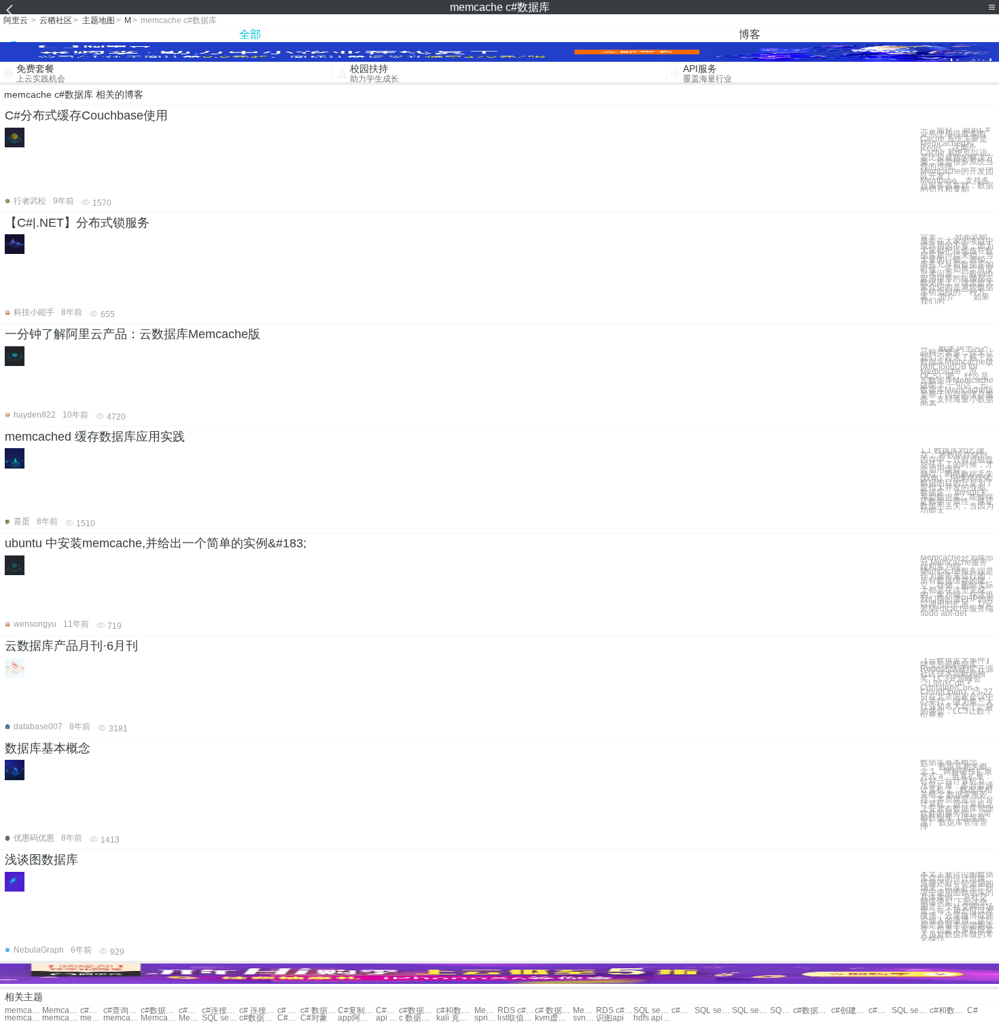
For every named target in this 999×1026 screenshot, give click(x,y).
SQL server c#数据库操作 (781, 1010)
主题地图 (98, 20)
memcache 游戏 (91, 1018)
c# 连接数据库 (258, 1010)
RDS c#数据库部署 (516, 1010)
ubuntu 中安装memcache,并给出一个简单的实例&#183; (155, 543)
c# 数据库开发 (553, 1010)
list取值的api (516, 1018)
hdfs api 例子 (652, 1018)
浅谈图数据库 (41, 859)
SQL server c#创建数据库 (750, 1010)
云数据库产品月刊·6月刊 (71, 646)
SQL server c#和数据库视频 (910, 1010)
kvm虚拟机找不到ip (553, 1018)
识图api (610, 1018)
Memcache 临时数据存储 (485, 1010)
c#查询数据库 (122, 1010)
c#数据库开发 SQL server (258, 1018)
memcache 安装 (23, 1018)
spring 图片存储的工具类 (485, 1018)
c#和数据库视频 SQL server (948, 1010)
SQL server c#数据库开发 (220, 1018)
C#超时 (288, 1018)
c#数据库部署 (159, 1010)
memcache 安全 (122, 1018)
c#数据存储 (417, 1010)
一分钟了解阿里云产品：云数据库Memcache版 (132, 334)
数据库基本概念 (47, 748)
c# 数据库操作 (288, 1010)
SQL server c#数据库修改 (713, 1010)
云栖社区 (55, 20)
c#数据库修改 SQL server (811, 1010)
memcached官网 (61, 1018)
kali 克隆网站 (455, 1018)
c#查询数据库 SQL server (880, 1010)
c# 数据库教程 (319, 1010)
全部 (250, 34)
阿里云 (15, 20)
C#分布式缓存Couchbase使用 (86, 115)
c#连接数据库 (220, 1010)
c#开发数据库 (190, 1010)
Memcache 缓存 (190, 1018)
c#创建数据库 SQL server (850, 1010)
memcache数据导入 (23, 1010)
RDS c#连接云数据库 (614, 1010)
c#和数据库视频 (455, 1010)
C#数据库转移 (387, 1010)
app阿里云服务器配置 (356, 1018)
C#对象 (314, 1018)
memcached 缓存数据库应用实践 (95, 436)
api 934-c (387, 1018)
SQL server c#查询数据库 (652, 1010)
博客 (749, 34)
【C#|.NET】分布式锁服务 (77, 223)
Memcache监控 (159, 1018)
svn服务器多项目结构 (584, 1018)
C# (972, 1010)
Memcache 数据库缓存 (61, 1010)
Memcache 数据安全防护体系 (584, 1010)
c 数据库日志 (417, 1018)
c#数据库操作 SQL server (683, 1010)
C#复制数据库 (356, 1010)
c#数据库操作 (91, 1010)
